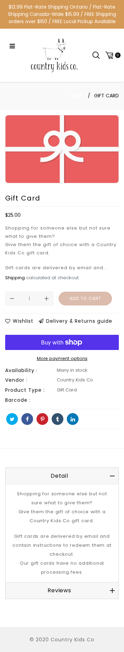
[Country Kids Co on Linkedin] (73, 419)
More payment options (62, 358)
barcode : (18, 400)
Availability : (21, 370)
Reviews (59, 590)
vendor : (16, 380)
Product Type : (25, 390)
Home (76, 95)
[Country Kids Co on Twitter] (12, 419)
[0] (112, 55)
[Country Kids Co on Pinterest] (42, 419)
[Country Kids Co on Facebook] (27, 419)
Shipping (15, 277)
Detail (59, 476)
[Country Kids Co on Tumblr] (57, 419)
